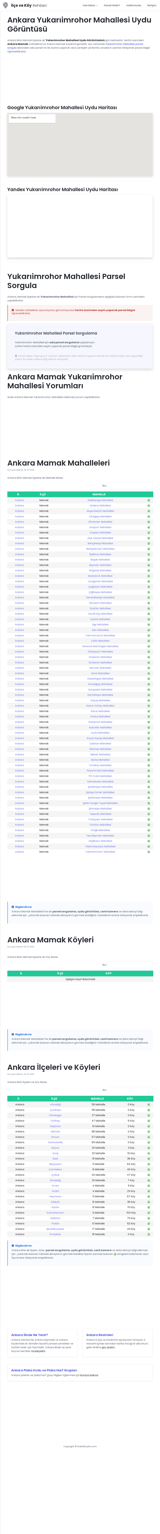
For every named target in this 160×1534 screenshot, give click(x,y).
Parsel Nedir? (112, 5)
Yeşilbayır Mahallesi (100, 841)
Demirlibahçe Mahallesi (100, 597)
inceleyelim (38, 1351)
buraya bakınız (89, 1375)
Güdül (55, 1191)
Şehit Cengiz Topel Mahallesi (100, 803)
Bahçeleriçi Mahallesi (100, 543)
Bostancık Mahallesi (100, 576)
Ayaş (55, 1153)
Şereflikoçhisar (55, 1229)
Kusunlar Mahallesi (100, 727)
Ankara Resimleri (99, 1335)
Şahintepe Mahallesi (100, 797)
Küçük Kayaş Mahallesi (100, 738)
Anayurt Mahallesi (100, 527)
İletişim (151, 5)
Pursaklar (55, 1234)
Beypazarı (55, 1164)
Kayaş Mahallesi (100, 700)
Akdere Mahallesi (100, 505)
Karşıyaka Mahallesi (100, 689)
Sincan (55, 1137)
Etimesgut (55, 1115)
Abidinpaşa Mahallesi (100, 500)
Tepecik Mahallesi (100, 814)
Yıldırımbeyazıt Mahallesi (100, 846)
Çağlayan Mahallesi (100, 586)
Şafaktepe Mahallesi (100, 787)
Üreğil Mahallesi (100, 830)
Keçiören (55, 1126)
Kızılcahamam (55, 1213)
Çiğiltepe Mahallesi (100, 592)
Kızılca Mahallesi (100, 716)
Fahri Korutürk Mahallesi (100, 635)
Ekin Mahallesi (100, 630)
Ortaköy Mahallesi (100, 765)
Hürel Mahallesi (100, 673)
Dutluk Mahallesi (100, 619)
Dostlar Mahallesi (100, 608)
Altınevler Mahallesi (100, 522)
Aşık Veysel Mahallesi (100, 538)
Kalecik (55, 1202)
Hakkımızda (133, 5)
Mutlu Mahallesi (100, 760)
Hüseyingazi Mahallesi (100, 678)
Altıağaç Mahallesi (100, 516)
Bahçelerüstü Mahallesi (100, 549)
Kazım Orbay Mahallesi (100, 705)
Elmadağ (55, 1180)
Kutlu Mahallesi (100, 733)
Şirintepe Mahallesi (100, 808)
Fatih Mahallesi (100, 641)
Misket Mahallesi (100, 754)
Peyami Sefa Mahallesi (100, 770)
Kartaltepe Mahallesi (100, 695)
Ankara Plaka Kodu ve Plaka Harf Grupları (44, 1370)
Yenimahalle (55, 1142)
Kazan (55, 1207)
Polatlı (55, 1223)
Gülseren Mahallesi (100, 657)
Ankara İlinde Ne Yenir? (29, 1335)
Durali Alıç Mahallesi (100, 614)
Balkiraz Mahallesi (100, 554)
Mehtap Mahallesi (100, 749)
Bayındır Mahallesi (100, 565)
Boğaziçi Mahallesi (100, 570)
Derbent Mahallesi (100, 603)
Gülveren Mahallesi (100, 662)
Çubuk (55, 1175)
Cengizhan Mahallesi (100, 581)
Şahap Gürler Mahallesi (100, 792)
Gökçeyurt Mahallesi (100, 651)
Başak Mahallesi (100, 559)
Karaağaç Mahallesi (100, 684)
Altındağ (55, 1104)
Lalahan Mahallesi (100, 743)
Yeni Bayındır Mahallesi (100, 835)
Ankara (19, 500)
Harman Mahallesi (100, 668)
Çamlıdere (55, 1169)
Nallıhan (55, 1218)
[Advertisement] (80, 78)
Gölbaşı (55, 1121)
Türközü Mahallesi (100, 825)
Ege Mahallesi (100, 624)
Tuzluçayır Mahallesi (100, 819)
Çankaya (55, 1110)
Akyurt (55, 1148)
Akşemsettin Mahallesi (100, 511)
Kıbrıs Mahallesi (100, 711)
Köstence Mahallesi (100, 722)
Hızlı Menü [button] (89, 5)
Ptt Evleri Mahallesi (100, 776)
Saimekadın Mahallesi (100, 781)
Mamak (55, 1131)
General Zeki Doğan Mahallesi (100, 646)
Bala (55, 1158)
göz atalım (108, 1347)
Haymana (55, 1196)
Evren (55, 1185)
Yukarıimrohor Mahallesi (100, 852)
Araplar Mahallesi (100, 532)
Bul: (104, 485)
